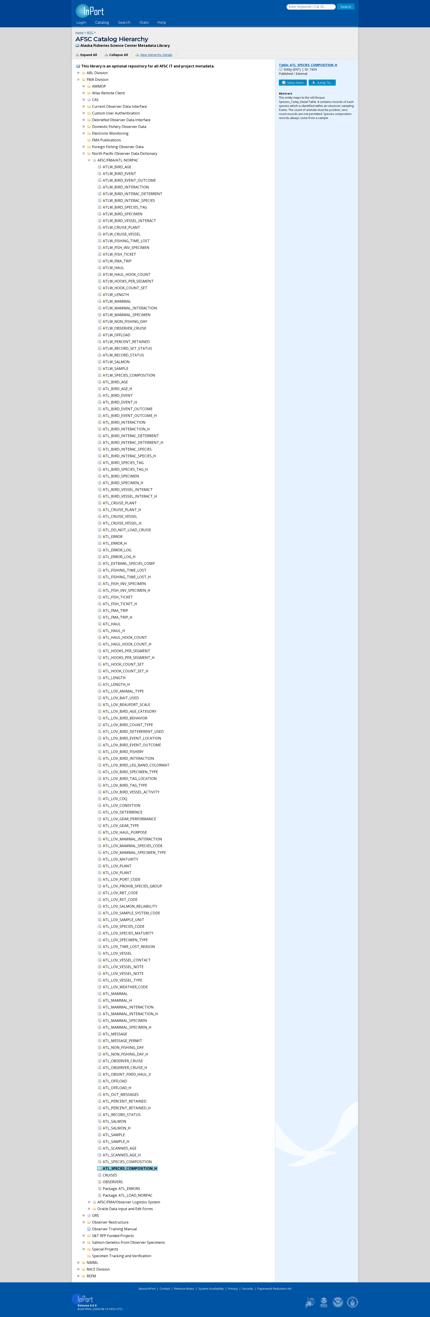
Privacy (233, 1289)
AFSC (90, 32)
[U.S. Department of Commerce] (352, 1306)
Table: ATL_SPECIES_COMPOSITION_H (308, 65)
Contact (165, 1289)
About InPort (147, 1289)
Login (81, 22)
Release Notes (184, 1289)
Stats (144, 22)
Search (124, 22)
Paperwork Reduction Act (274, 1289)
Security (247, 1289)
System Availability (211, 1289)
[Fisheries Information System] (309, 1306)
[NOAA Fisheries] (324, 1306)
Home (79, 32)
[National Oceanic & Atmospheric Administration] (338, 1306)
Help (161, 22)
